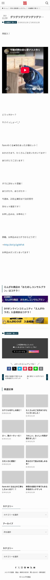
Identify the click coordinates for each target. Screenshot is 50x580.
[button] (9, 369)
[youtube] (28, 567)
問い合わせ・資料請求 (37, 572)
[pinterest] (25, 567)
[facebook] (16, 567)
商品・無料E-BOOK (22, 572)
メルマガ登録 (9, 572)
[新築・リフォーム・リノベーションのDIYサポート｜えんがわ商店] (25, 3)
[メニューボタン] (3, 3)
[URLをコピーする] (41, 369)
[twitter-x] (19, 567)
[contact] (34, 567)
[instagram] (22, 567)
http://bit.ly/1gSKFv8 (14, 244)
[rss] (31, 567)
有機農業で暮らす (10, 22)
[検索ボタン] (47, 3)
